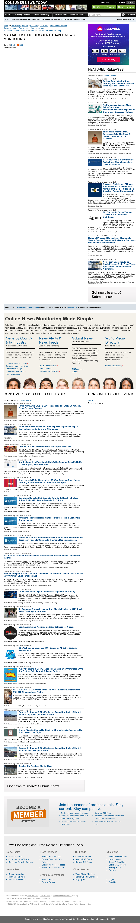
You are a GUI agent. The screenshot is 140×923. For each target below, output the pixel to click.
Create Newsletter (16, 874)
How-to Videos (115, 859)
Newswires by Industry (19, 25)
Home (6, 25)
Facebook (28, 898)
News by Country (22, 15)
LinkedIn (36, 898)
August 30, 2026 (102, 130)
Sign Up (112, 882)
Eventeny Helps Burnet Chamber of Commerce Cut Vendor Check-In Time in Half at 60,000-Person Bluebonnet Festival (43, 574)
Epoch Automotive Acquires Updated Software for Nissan (46, 626)
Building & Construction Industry (53, 440)
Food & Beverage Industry (122, 154)
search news (34, 307)
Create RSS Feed (45, 368)
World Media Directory (58, 25)
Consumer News (10, 28)
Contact (131, 15)
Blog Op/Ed (80, 879)
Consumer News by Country (16, 363)
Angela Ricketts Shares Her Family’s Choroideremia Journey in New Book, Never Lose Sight (50, 731)
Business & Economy (108, 232)
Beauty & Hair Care (24, 777)
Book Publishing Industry (25, 742)
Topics (21, 28)
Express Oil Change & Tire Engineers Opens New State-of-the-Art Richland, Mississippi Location (49, 749)
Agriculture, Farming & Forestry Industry (114, 282)
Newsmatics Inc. (12, 901)
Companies (119, 232)
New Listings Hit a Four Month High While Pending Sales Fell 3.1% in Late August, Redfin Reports (50, 463)
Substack (46, 898)
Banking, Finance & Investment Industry (30, 474)
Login (111, 879)
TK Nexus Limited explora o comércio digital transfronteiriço (47, 591)
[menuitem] (21, 859)
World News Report (13, 374)
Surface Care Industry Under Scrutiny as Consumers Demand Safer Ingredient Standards (118, 83)
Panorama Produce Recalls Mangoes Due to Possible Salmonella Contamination (49, 519)
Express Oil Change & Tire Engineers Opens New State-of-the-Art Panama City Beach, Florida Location (49, 713)
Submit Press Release (51, 856)
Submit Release (126, 6)
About (8, 15)
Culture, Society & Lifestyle (38, 684)
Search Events (48, 879)
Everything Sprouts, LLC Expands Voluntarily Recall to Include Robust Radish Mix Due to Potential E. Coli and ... (48, 499)
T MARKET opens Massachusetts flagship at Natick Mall (45, 446)
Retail (104, 125)
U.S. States (44, 25)
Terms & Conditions (117, 862)
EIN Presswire (77, 369)
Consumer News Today (26, 2)
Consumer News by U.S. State (17, 366)
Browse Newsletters (17, 879)
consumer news (20, 307)
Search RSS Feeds (83, 859)
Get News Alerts (60, 15)
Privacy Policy (115, 867)
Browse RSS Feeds (83, 862)
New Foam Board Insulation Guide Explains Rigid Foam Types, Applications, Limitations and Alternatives (119, 265)
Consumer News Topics (14, 368)
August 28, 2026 (102, 79)
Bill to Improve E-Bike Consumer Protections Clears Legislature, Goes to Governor (118, 162)
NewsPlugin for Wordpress (86, 876)
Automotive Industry (108, 99)
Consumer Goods (120, 99)
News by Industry (42, 15)
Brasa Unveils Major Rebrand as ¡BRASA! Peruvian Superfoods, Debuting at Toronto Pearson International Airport (49, 481)
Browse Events (48, 882)
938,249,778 (62, 19)
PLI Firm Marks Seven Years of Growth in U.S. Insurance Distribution (117, 214)
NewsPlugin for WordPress (49, 371)
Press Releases (77, 15)
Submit (107, 75)
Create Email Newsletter (48, 365)
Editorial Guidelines (117, 864)
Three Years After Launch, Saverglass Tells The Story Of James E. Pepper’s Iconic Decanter (117, 135)
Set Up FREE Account (104, 6)
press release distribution (62, 895)
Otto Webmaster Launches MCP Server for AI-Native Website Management (47, 649)
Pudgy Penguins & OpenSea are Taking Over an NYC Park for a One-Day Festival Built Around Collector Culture (51, 670)
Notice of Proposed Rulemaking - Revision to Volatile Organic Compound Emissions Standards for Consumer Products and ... (111, 240)
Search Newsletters (16, 876)
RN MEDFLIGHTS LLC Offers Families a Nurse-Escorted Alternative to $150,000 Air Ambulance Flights (46, 690)
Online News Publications (15, 371)
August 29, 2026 (102, 158)
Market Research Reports (53, 867)
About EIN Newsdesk (118, 856)
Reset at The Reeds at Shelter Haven (35, 765)
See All (113, 75)
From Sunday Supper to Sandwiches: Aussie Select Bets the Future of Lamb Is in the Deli (42, 556)
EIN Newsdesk (32, 895)
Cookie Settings (85, 904)
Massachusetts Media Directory (49, 30)
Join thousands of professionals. (87, 804)
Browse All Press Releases (53, 864)
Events (74, 371)
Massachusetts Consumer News (16, 30)
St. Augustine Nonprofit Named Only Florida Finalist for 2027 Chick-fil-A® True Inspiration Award (50, 610)
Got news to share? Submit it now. (107, 294)
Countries (34, 25)
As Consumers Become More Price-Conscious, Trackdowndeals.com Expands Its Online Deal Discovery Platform (119, 108)
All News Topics (15, 856)
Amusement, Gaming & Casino (27, 585)
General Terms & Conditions (56, 904)
